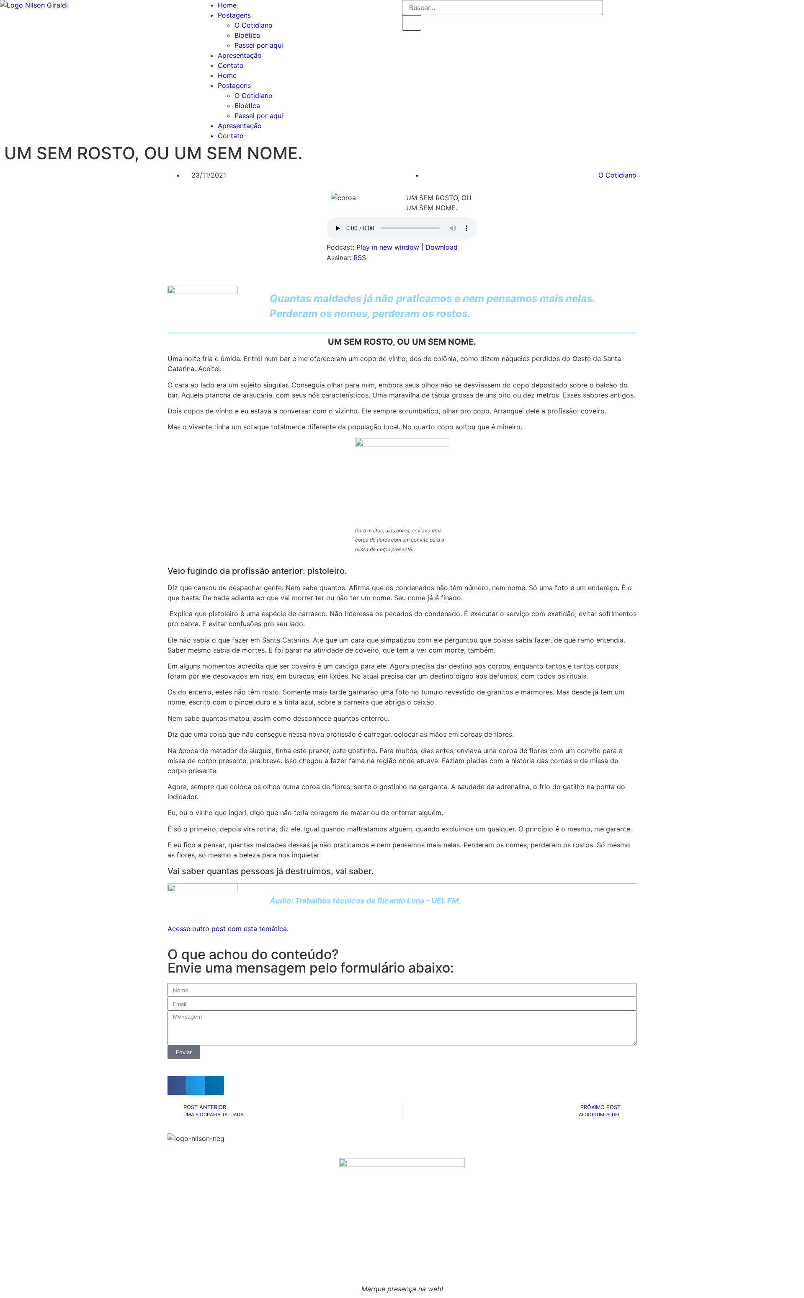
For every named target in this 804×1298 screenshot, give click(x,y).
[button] (177, 1085)
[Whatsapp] (613, 10)
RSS (359, 257)
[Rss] (636, 10)
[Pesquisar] (411, 22)
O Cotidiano (253, 25)
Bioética (247, 35)
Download (441, 247)
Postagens (234, 15)
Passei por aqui (258, 45)
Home (227, 5)
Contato (231, 65)
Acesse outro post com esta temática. (228, 928)
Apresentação (240, 55)
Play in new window (387, 247)
